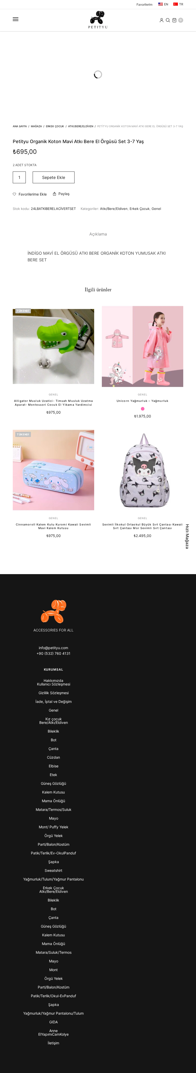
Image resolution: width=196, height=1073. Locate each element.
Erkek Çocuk (55, 126)
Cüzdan (53, 757)
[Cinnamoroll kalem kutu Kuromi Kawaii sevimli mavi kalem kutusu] (53, 470)
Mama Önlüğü (53, 801)
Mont (53, 970)
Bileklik (53, 731)
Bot (53, 740)
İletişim (53, 1043)
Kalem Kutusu (53, 792)
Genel (156, 209)
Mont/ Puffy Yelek (53, 827)
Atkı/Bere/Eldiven (80, 126)
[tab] (98, 234)
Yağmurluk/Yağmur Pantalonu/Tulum (53, 1013)
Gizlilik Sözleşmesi (54, 693)
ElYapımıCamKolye (53, 1034)
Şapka (53, 862)
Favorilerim (144, 4)
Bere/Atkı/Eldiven (53, 722)
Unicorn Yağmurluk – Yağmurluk (142, 401)
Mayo (53, 818)
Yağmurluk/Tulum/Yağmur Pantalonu (53, 879)
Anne (53, 1030)
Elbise (53, 766)
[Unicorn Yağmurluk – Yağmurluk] (142, 346)
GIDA (53, 1022)
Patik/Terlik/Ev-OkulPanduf (53, 853)
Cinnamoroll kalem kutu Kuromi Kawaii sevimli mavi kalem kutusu (53, 526)
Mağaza (36, 126)
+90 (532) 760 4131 (53, 653)
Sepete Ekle (53, 177)
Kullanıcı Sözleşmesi (53, 684)
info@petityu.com (53, 648)
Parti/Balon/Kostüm (53, 844)
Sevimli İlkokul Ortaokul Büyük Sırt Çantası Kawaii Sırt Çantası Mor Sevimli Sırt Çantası (142, 526)
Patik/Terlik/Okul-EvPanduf (53, 996)
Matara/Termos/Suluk (53, 809)
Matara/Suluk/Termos (53, 952)
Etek (53, 774)
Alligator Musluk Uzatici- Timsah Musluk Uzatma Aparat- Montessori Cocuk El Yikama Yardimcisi (53, 402)
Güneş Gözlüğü (53, 783)
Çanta (53, 748)
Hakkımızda (53, 680)
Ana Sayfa (20, 126)
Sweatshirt (53, 870)
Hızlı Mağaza (187, 536)
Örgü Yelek (53, 835)
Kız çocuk (53, 719)
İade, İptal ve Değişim (53, 701)
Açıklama (98, 234)
